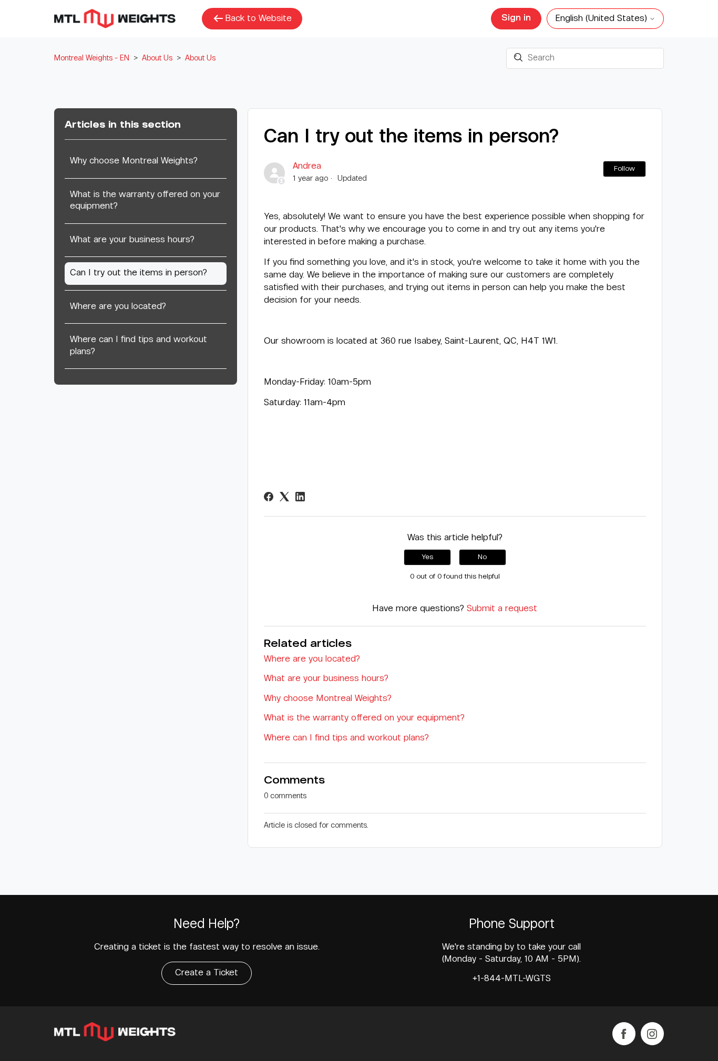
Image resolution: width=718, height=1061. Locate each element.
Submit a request (502, 609)
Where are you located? (118, 307)
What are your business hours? (132, 240)
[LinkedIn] (300, 496)
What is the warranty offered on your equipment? (145, 201)
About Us (157, 58)
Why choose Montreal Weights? (134, 161)
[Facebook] (268, 496)
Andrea (307, 166)
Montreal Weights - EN (91, 58)
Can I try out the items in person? (138, 273)
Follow (624, 169)
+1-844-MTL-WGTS (512, 979)
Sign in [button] (516, 18)
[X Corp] (284, 496)
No (482, 557)
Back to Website (258, 19)
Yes (427, 557)
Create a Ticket (206, 973)
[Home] (115, 1034)
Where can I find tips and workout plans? (138, 346)
